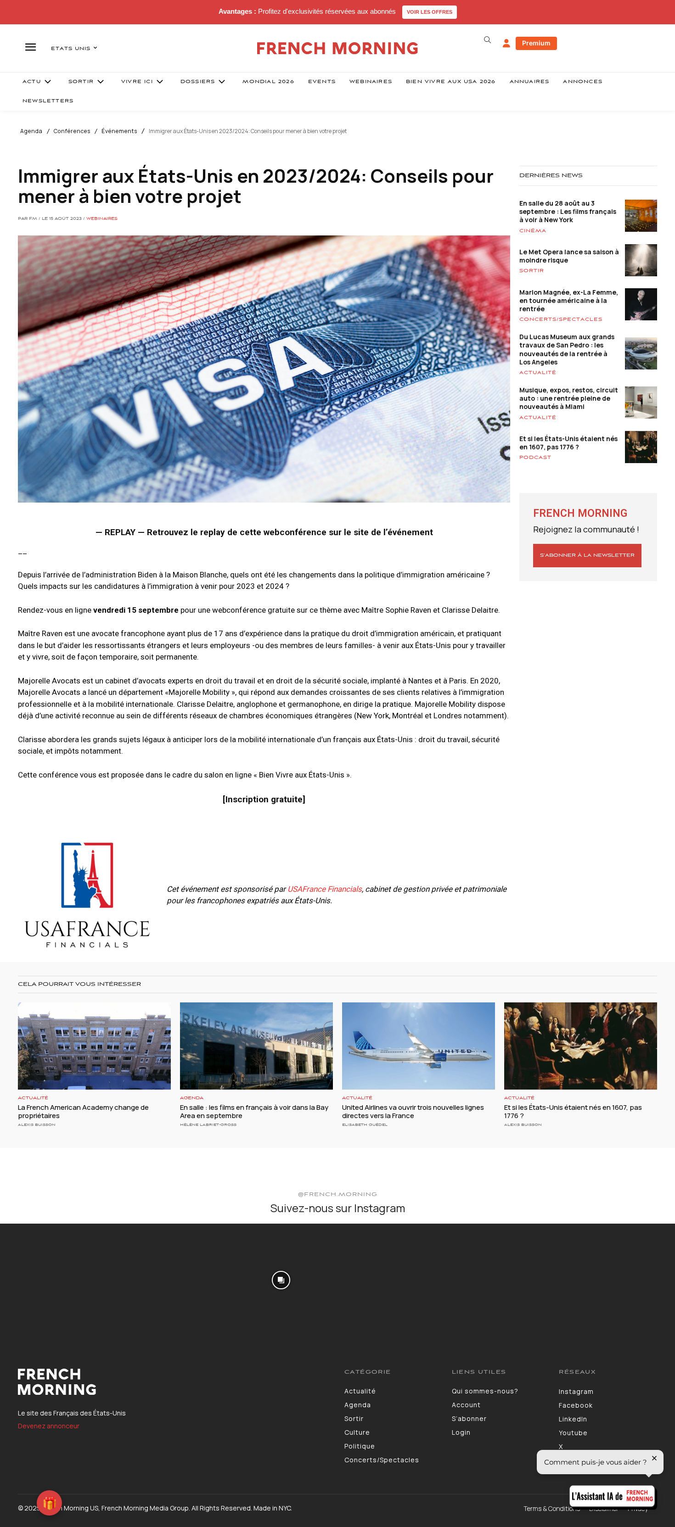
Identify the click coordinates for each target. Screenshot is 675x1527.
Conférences (72, 131)
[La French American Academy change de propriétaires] (94, 1046)
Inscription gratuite (264, 799)
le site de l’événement (388, 532)
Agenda (31, 131)
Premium (536, 43)
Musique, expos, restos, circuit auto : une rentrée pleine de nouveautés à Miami (568, 398)
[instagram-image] (55, 1279)
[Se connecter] (506, 43)
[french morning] (338, 48)
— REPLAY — (120, 532)
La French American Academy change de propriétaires (83, 1111)
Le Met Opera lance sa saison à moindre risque (569, 255)
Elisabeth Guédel (365, 1125)
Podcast (535, 457)
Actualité (538, 372)
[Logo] (174, 1382)
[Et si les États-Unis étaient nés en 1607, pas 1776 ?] (580, 1046)
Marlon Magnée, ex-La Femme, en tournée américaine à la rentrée (568, 300)
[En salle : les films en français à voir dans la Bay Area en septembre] (256, 1046)
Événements (119, 131)
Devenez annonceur (48, 1425)
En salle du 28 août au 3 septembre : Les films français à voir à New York (567, 211)
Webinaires (102, 219)
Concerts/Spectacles (560, 319)
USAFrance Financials (324, 889)
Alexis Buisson (37, 1125)
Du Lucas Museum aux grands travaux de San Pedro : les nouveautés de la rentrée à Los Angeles (566, 349)
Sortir (531, 271)
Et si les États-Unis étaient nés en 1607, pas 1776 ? (568, 442)
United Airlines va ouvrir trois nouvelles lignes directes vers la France (413, 1111)
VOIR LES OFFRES (429, 12)
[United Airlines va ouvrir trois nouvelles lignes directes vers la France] (418, 1046)
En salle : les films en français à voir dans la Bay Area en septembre (254, 1111)
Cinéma (532, 231)
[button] (487, 40)
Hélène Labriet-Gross (208, 1125)
